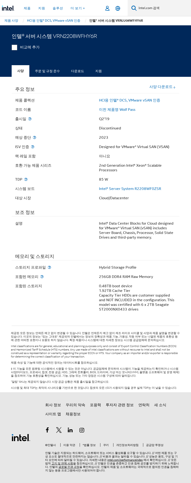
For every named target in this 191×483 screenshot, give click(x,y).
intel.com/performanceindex (125, 460)
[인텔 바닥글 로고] (21, 437)
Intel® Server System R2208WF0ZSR (130, 188)
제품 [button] (27, 8)
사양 (20, 71)
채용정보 (73, 414)
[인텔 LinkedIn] (70, 431)
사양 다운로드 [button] (161, 86)
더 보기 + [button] (78, 8)
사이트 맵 (53, 414)
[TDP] (25, 179)
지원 (98, 71)
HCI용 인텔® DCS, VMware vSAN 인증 (129, 100)
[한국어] (117, 8)
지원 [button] (41, 8)
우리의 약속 (75, 405)
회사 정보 (53, 405)
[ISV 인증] (32, 147)
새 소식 (160, 405)
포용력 (95, 405)
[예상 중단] (34, 137)
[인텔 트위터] (59, 431)
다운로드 (77, 71)
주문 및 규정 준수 (47, 71)
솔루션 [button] (58, 8)
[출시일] (29, 119)
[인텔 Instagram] (82, 431)
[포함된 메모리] (41, 277)
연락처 (144, 405)
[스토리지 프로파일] (49, 267)
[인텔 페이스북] (47, 431)
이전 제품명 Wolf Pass (117, 109)
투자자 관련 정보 (120, 405)
